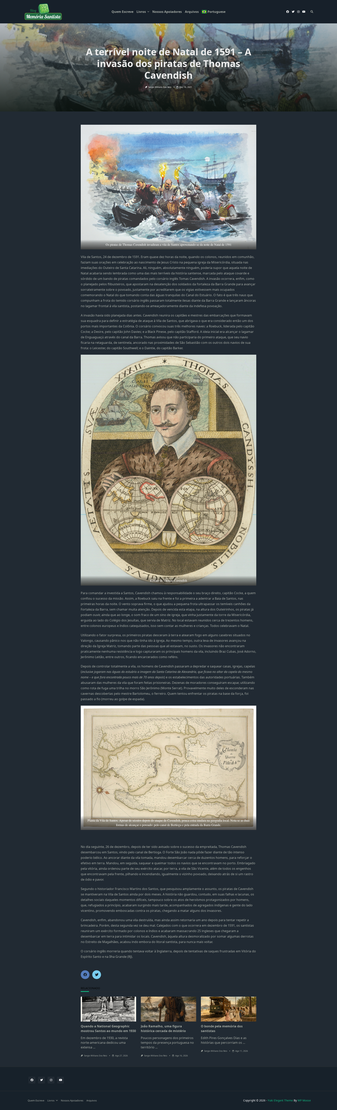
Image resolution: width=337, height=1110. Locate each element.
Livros (141, 12)
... (94, 1047)
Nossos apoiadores (167, 12)
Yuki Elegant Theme (280, 1100)
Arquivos (192, 12)
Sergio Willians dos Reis (159, 87)
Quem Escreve (122, 12)
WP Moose (304, 1100)
